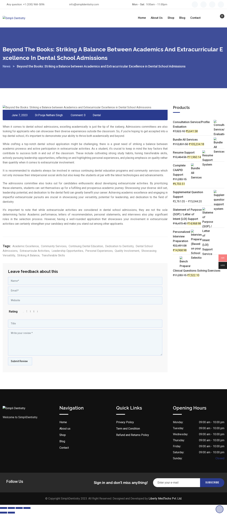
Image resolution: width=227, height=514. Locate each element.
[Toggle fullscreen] (11, 508)
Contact (195, 17)
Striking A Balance (28, 255)
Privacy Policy (125, 422)
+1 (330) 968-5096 (34, 4)
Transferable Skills (53, 255)
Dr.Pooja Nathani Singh (49, 115)
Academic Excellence (25, 246)
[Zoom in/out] (3, 508)
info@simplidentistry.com (84, 4)
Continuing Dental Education (86, 246)
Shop (171, 17)
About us (157, 17)
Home (142, 17)
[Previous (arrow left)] (3, 512)
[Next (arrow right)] (11, 512)
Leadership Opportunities (67, 250)
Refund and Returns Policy (132, 435)
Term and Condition (128, 428)
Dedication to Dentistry (119, 246)
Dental (97, 115)
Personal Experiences (99, 250)
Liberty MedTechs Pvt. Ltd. (165, 498)
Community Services (54, 246)
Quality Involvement (127, 250)
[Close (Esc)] (27, 508)
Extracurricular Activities (34, 250)
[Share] (19, 508)
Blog (182, 17)
